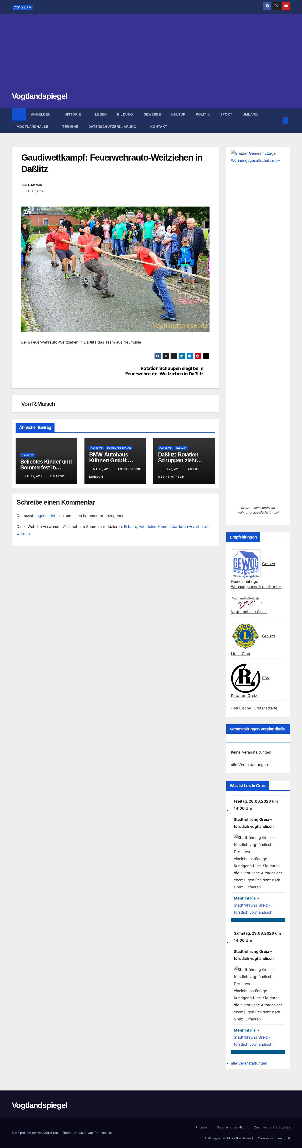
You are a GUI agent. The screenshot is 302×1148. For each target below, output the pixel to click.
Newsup (80, 1133)
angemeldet (44, 515)
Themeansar (103, 1133)
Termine (70, 126)
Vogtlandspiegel (39, 95)
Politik (203, 114)
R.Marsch (35, 185)
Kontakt (158, 126)
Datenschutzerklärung (113, 126)
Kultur (178, 114)
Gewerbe (152, 114)
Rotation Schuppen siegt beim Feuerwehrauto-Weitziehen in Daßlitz (164, 371)
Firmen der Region (119, 448)
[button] (278, 120)
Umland (250, 114)
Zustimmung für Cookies (272, 1127)
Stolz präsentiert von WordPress (36, 1133)
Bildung (125, 114)
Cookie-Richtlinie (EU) (274, 1138)
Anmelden (41, 114)
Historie (73, 114)
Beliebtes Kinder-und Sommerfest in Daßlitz (46, 467)
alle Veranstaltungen (249, 764)
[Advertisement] (151, 55)
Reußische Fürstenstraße (255, 708)
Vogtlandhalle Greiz (249, 611)
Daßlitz (28, 455)
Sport (226, 114)
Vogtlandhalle (33, 126)
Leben (101, 114)
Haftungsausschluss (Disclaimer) (229, 1138)
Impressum (204, 1127)
